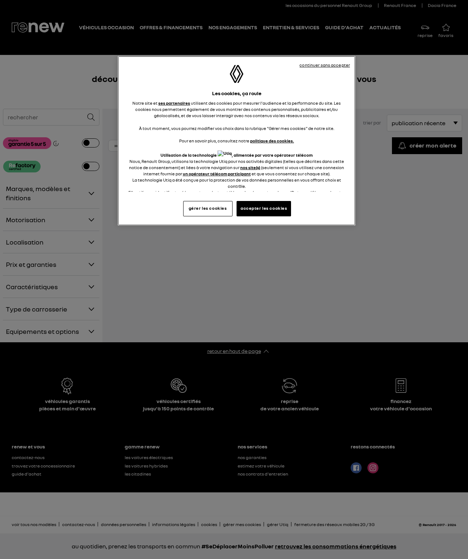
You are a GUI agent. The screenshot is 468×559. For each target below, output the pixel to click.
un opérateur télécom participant (217, 173)
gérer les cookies (208, 208)
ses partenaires (174, 103)
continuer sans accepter (324, 65)
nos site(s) (250, 167)
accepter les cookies (264, 208)
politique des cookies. (272, 141)
